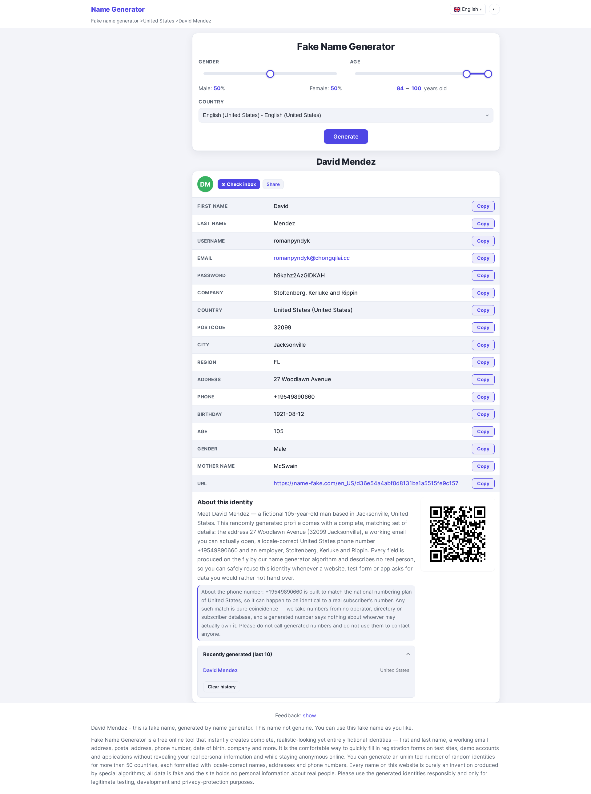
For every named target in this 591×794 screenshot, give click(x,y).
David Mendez (195, 21)
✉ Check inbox (239, 184)
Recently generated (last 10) (237, 654)
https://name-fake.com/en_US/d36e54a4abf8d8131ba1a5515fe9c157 (366, 483)
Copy (483, 206)
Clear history (221, 686)
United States (158, 21)
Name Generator (118, 9)
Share (273, 184)
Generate (346, 136)
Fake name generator (115, 21)
